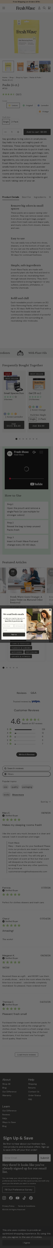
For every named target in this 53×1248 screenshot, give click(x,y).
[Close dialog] (50, 610)
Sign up (14, 634)
